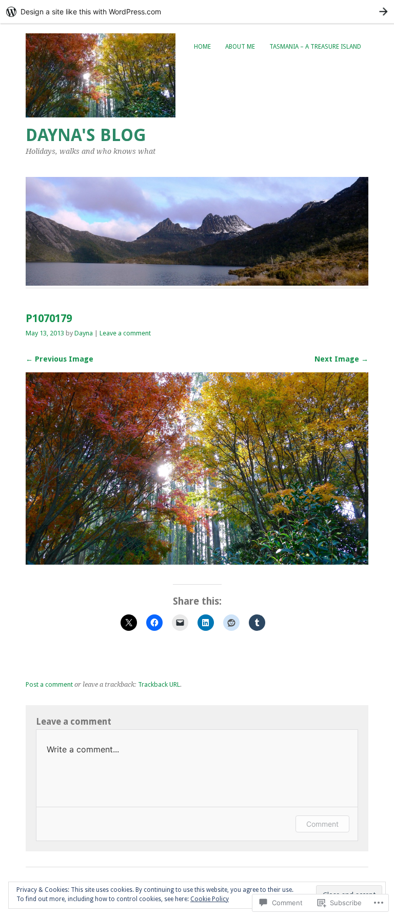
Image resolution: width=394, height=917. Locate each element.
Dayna (83, 333)
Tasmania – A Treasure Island (315, 46)
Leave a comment (125, 333)
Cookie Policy (209, 899)
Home (202, 46)
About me (240, 46)
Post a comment (49, 684)
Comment (322, 824)
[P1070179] (197, 562)
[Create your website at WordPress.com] (197, 11)
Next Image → (341, 359)
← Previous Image (59, 359)
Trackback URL (159, 684)
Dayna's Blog (86, 135)
